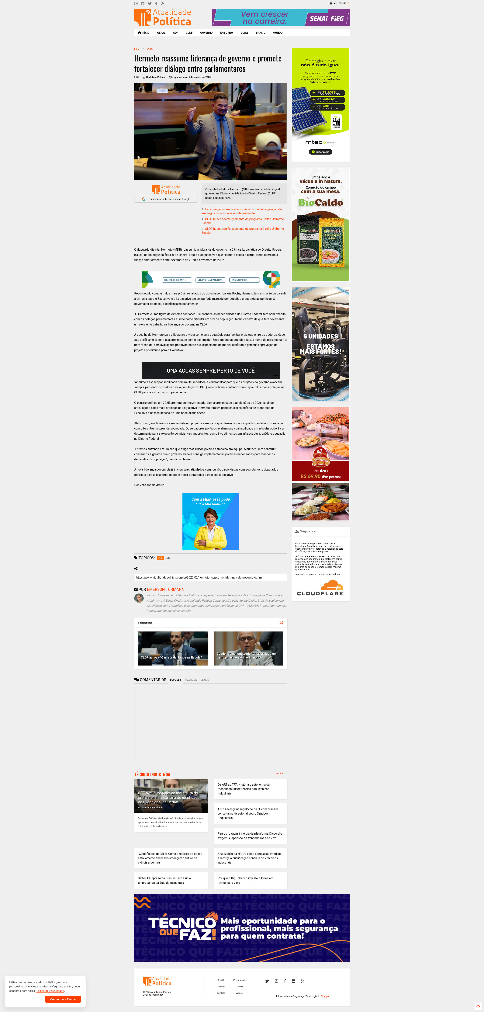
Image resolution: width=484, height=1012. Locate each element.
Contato (220, 993)
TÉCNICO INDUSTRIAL (152, 774)
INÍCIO (145, 32)
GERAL (161, 32)
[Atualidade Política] (162, 24)
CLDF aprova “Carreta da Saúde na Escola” (171, 657)
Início (137, 49)
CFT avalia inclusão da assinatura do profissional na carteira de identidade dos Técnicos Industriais (168, 797)
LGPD (240, 986)
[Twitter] (150, 3)
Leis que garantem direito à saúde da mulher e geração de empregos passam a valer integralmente (242, 211)
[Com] (302, 981)
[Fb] (156, 3)
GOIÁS (244, 32)
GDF (175, 32)
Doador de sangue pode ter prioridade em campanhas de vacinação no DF (246, 655)
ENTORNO (226, 32)
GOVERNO (206, 32)
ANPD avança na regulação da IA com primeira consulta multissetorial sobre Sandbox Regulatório (248, 813)
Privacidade (239, 980)
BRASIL (260, 32)
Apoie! (239, 993)
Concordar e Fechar (63, 999)
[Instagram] (136, 3)
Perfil (221, 980)
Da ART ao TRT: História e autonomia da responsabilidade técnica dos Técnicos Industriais (244, 789)
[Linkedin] (142, 3)
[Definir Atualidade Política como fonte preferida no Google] (166, 189)
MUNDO (278, 32)
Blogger (325, 996)
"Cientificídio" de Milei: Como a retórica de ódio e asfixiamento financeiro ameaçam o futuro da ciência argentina (170, 858)
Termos (220, 986)
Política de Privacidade (50, 990)
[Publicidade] (211, 370)
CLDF (189, 32)
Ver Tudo (280, 773)
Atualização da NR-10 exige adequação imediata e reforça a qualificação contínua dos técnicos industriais (250, 858)
